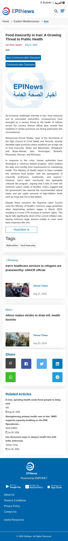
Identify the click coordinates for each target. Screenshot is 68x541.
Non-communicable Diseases (23, 57)
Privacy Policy (12, 506)
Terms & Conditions (15, 500)
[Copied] (11, 363)
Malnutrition (12, 245)
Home (6, 21)
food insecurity (28, 245)
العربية (58, 2)
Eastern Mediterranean (27, 21)
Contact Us (10, 511)
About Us (9, 494)
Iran (46, 21)
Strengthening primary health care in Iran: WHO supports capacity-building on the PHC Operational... (31, 420)
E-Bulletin (46, 2)
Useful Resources (14, 519)
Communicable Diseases (20, 64)
